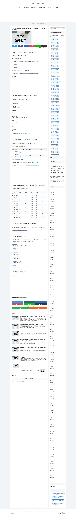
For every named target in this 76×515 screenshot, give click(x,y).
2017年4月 (52, 449)
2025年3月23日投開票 (55, 139)
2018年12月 (52, 403)
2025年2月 (52, 231)
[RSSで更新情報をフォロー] (38, 308)
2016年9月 (52, 466)
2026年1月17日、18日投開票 (56, 81)
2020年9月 (52, 354)
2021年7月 (52, 331)
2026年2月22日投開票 (55, 72)
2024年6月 (52, 250)
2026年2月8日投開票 (54, 75)
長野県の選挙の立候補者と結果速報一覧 (22, 297)
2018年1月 (52, 428)
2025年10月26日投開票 (55, 96)
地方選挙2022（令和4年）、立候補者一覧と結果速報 (29, 73)
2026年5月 (52, 197)
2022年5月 (52, 308)
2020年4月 (52, 366)
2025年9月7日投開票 (54, 106)
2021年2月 (52, 343)
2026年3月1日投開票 (54, 71)
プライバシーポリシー (57, 512)
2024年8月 (52, 245)
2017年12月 (52, 431)
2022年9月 (52, 299)
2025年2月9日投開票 (54, 148)
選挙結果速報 (14, 265)
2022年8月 (52, 301)
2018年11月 (52, 405)
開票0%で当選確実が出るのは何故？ (32, 165)
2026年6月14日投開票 (55, 52)
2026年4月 (52, 199)
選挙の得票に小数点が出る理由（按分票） (34, 162)
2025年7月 (52, 220)
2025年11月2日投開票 (54, 95)
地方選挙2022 (14, 297)
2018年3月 (52, 424)
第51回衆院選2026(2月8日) (55, 76)
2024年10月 (52, 241)
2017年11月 (52, 433)
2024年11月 (52, 238)
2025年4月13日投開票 (55, 135)
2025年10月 (52, 213)
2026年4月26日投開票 (55, 59)
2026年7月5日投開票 (54, 48)
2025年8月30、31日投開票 (55, 108)
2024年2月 (52, 259)
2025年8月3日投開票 (54, 114)
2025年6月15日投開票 (55, 124)
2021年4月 (52, 338)
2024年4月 (52, 255)
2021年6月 (52, 333)
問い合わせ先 (63, 512)
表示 (14, 76)
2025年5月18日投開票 (55, 129)
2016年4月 (52, 477)
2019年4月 (52, 394)
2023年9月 (52, 271)
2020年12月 (52, 347)
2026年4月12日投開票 (55, 62)
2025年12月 (52, 208)
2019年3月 (52, 396)
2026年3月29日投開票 (55, 65)
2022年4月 (52, 310)
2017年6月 (52, 445)
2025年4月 (52, 227)
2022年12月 (52, 292)
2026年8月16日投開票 (55, 39)
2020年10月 (52, 352)
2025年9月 (52, 215)
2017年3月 (52, 452)
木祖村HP (19, 107)
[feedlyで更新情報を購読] (20, 308)
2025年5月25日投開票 (55, 128)
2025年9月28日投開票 (55, 102)
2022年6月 (52, 306)
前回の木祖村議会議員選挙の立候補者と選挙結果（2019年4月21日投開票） (58, 500)
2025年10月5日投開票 (55, 101)
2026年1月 (52, 206)
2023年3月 (52, 285)
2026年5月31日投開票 (55, 55)
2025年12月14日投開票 (55, 86)
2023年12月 (52, 264)
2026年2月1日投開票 (54, 78)
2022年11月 (52, 294)
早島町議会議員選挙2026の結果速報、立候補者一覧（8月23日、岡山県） (57, 173)
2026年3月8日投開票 (54, 69)
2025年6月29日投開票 (55, 121)
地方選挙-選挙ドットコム (16, 261)
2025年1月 (52, 234)
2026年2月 (52, 204)
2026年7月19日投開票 (55, 45)
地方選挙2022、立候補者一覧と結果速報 (19, 230)
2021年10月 (52, 324)
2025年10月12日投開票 (55, 99)
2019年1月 (52, 401)
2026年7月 (52, 192)
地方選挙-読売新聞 (15, 248)
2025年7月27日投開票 (55, 115)
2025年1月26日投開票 (55, 151)
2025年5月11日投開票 (54, 131)
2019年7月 (52, 387)
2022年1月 (52, 317)
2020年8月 (52, 357)
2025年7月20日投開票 (55, 116)
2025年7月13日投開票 (55, 118)
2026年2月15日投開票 (55, 73)
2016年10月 (52, 463)
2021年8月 (52, 329)
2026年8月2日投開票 (54, 42)
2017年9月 (52, 438)
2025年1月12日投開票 (55, 154)
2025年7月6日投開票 (54, 119)
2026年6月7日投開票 (54, 53)
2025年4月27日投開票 (55, 132)
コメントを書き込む (29, 378)
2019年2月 (52, 398)
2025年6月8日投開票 (54, 125)
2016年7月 (52, 470)
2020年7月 (52, 359)
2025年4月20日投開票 (55, 134)
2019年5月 (52, 391)
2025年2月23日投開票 (55, 145)
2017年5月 (52, 447)
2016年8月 (52, 468)
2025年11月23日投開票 (55, 91)
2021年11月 (52, 322)
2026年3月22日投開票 (55, 66)
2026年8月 (52, 190)
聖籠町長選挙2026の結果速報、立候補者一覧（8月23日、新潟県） (57, 177)
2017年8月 (52, 440)
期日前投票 (23, 117)
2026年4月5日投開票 (54, 63)
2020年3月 (52, 368)
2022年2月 (52, 315)
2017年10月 (52, 435)
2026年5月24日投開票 (55, 56)
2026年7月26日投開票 (55, 43)
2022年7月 (52, 303)
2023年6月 (52, 278)
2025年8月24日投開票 (55, 109)
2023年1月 (52, 289)
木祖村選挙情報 (17, 159)
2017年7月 (52, 442)
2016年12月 (52, 459)
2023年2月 (52, 287)
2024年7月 (52, 248)
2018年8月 (52, 412)
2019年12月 (52, 375)
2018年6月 (52, 417)
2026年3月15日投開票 (55, 68)
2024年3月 (52, 257)
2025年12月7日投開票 (55, 88)
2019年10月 (52, 380)
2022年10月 (52, 296)
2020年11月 (52, 350)
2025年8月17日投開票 (55, 111)
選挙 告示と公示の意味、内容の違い (22, 133)
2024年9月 (52, 243)
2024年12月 (52, 236)
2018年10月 (52, 408)
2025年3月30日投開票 (55, 138)
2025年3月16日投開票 (55, 141)
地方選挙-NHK (14, 244)
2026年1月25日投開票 (55, 79)
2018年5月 (52, 419)
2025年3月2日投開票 (54, 144)
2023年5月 (52, 280)
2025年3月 (52, 229)
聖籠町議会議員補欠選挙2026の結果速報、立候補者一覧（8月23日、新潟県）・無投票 (57, 181)
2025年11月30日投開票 (55, 89)
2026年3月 (52, 201)
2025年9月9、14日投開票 (55, 105)
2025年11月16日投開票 (55, 92)
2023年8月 (52, 273)
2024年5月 (52, 252)
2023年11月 (52, 266)
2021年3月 (52, 340)
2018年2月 (52, 426)
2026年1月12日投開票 (55, 82)
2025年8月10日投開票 (55, 112)
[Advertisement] (38, 16)
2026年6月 (52, 194)
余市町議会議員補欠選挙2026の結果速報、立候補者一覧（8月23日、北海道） (57, 166)
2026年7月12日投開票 (55, 46)
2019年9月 (52, 382)
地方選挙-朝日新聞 (15, 252)
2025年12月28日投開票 (55, 83)
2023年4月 (52, 282)
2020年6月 (52, 361)
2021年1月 (52, 345)
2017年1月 (52, 456)
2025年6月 (52, 222)
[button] (44, 46)
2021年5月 (52, 336)
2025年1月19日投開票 (55, 152)
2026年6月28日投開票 (55, 49)
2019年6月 (52, 389)
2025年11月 (52, 211)
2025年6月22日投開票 (55, 122)
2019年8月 (52, 384)
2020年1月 (52, 373)
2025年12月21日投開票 (55, 85)
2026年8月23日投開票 (55, 38)
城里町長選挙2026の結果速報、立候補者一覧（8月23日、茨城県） (57, 169)
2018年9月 (52, 410)
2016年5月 (52, 475)
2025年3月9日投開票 (54, 142)
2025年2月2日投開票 (54, 149)
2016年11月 (52, 461)
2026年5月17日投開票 (55, 58)
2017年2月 (52, 454)
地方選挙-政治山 (15, 257)
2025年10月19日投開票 (55, 98)
